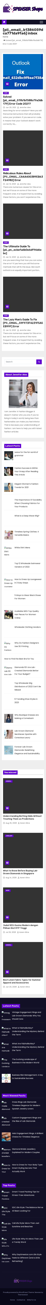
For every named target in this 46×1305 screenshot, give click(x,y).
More (6, 93)
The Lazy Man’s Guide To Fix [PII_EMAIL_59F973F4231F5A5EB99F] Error (23, 323)
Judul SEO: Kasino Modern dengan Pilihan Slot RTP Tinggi (20, 926)
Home (5, 36)
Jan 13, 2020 (11, 184)
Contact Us (21, 1300)
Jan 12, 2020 (11, 257)
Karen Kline (25, 823)
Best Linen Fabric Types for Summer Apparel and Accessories (22, 981)
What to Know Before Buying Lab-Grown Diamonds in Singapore (20, 872)
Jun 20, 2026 (11, 987)
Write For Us (31, 1300)
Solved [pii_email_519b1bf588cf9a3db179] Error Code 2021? (23, 100)
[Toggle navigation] (41, 22)
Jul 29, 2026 (11, 932)
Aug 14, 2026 (11, 877)
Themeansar (23, 1295)
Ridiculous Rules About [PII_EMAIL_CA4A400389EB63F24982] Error (23, 177)
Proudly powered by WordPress (15, 1292)
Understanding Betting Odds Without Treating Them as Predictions (22, 817)
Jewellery (9, 836)
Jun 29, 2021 (11, 107)
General (8, 781)
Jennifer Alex (25, 107)
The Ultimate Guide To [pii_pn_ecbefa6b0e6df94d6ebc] (22, 250)
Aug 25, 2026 (11, 823)
